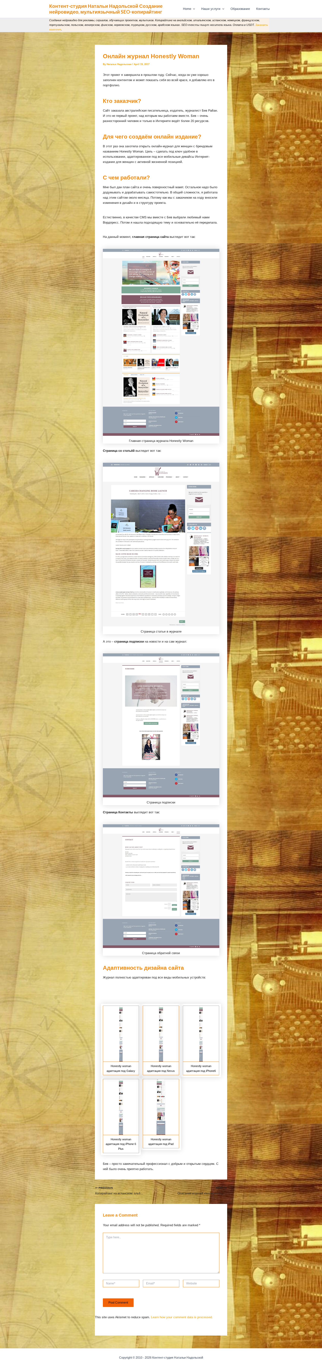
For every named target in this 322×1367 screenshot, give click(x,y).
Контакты (263, 9)
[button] (193, 8)
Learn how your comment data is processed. (182, 1317)
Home (187, 9)
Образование (240, 9)
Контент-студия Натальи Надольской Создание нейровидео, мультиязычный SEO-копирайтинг (105, 9)
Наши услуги (210, 9)
